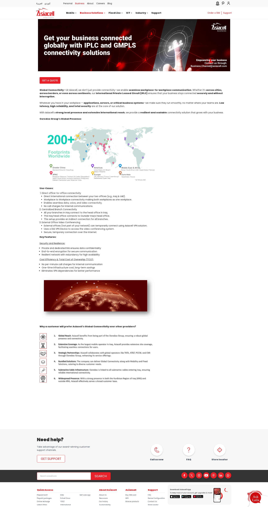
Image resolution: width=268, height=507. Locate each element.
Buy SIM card (130, 495)
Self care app (85, 495)
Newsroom (103, 498)
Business (79, 3)
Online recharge (43, 501)
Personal (67, 3)
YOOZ (62, 501)
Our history (103, 501)
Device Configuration (156, 498)
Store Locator (153, 505)
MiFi (127, 498)
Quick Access (45, 489)
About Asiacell (108, 489)
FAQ (149, 495)
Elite (62, 495)
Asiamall (130, 489)
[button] (255, 498)
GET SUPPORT (51, 459)
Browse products (132, 501)
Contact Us (152, 501)
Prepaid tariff (42, 495)
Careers (100, 3)
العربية (39, 3)
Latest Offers (42, 505)
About (90, 3)
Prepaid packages (44, 498)
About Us (103, 495)
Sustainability (105, 505)
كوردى (47, 3)
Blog (109, 3)
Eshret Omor (65, 498)
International (65, 505)
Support (156, 12)
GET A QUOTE (50, 80)
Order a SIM (214, 12)
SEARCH (101, 476)
